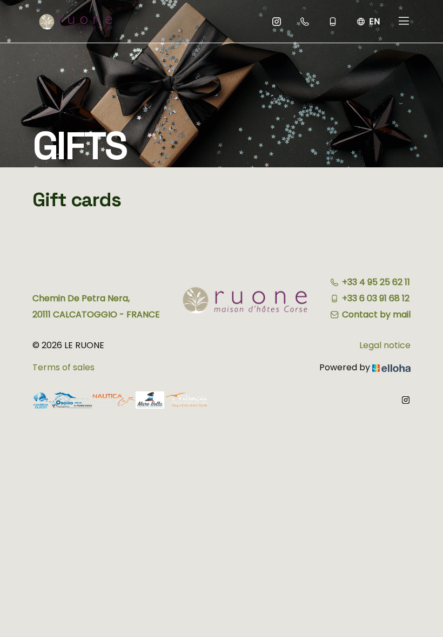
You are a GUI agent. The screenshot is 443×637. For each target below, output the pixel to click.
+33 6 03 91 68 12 (376, 298)
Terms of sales (63, 367)
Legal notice (385, 345)
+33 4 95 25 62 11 (376, 282)
